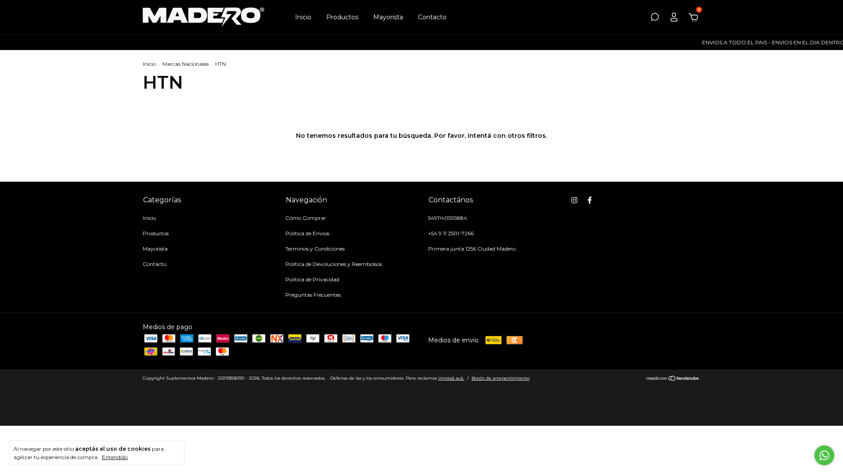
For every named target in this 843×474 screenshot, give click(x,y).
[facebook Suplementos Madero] (589, 200)
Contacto (432, 17)
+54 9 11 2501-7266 (451, 233)
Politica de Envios (307, 233)
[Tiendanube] (672, 379)
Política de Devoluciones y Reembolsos (333, 264)
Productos (342, 17)
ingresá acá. (451, 378)
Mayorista (388, 17)
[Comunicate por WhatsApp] (824, 455)
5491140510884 (447, 218)
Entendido (115, 457)
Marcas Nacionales (185, 64)
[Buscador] (654, 18)
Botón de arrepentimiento (501, 378)
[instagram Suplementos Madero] (574, 200)
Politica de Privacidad (312, 279)
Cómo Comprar (305, 218)
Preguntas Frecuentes (313, 294)
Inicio (303, 17)
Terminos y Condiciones (315, 248)
